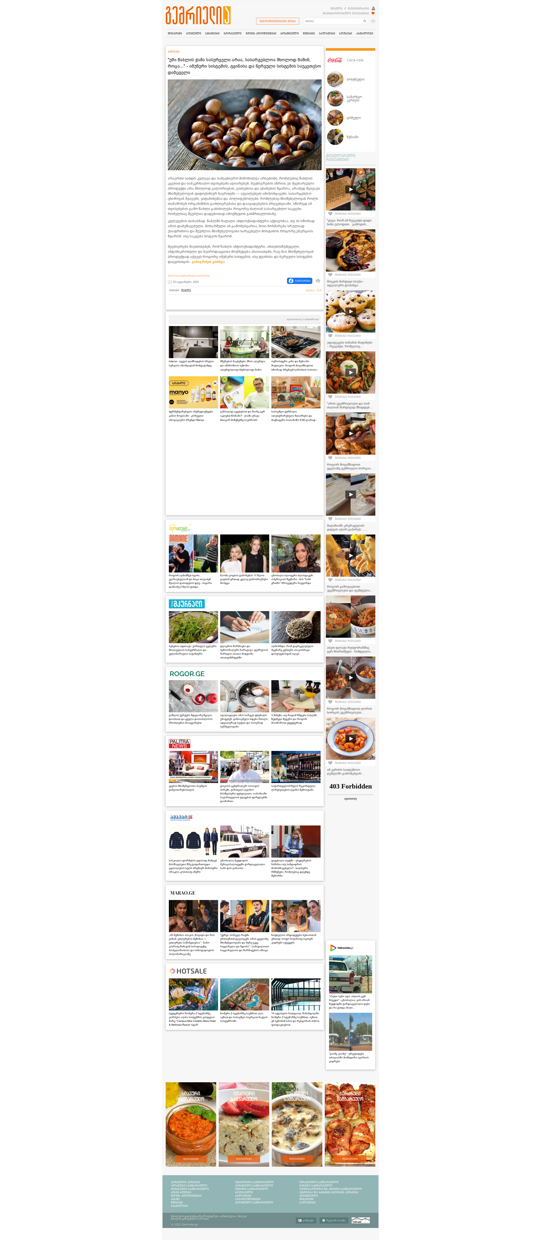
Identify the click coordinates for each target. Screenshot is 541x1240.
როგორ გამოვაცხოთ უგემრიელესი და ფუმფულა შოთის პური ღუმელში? (348, 590)
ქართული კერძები (185, 1182)
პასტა (175, 1199)
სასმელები (179, 1205)
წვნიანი (177, 1202)
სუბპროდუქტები (248, 1199)
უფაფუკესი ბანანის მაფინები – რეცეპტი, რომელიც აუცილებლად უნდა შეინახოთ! (350, 346)
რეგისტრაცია (358, 8)
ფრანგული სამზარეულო (319, 1182)
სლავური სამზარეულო (189, 1185)
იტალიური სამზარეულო (254, 1182)
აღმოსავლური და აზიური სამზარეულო (330, 1188)
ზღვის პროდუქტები (186, 1195)
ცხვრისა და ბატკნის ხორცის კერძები (328, 1192)
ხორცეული (244, 1192)
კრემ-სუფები (181, 1192)
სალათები (243, 1195)
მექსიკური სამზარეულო (190, 1188)
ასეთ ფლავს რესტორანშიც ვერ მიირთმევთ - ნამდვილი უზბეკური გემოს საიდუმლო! (348, 651)
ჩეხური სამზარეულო (315, 1185)
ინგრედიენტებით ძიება (278, 21)
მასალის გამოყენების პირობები (189, 275)
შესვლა (337, 8)
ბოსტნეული (308, 1195)
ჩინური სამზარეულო (251, 1188)
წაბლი (186, 290)
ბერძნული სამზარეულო (254, 1185)
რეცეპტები (191, 1158)
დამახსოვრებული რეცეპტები (346, 13)
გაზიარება (303, 281)
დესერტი (306, 1199)
